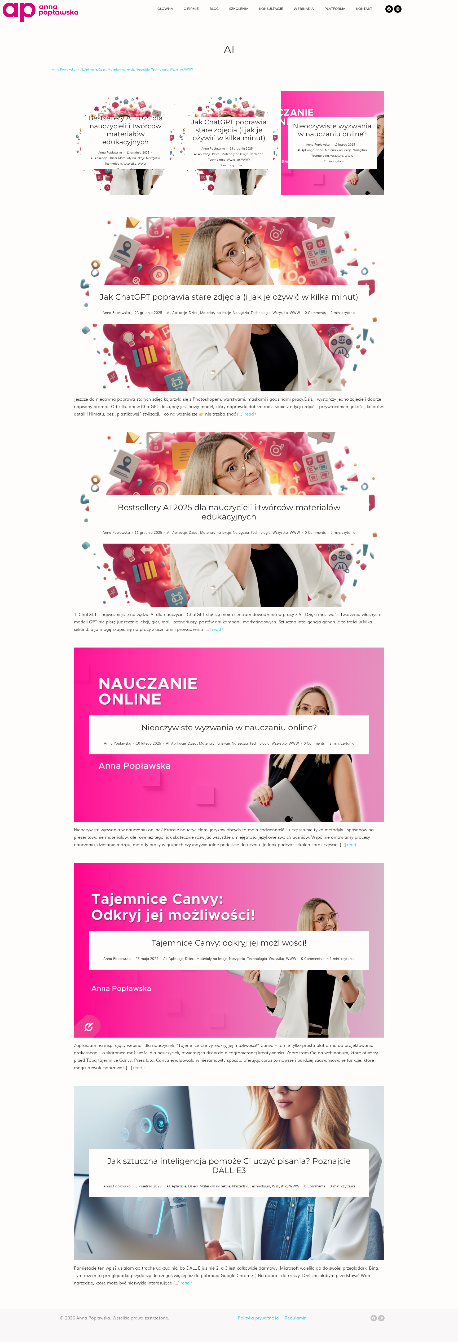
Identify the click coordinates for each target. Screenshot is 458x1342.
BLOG (214, 9)
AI (81, 69)
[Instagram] (398, 9)
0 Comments (315, 312)
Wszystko (176, 69)
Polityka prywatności (258, 1317)
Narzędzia (143, 69)
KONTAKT (364, 9)
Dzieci (102, 69)
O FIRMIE (191, 9)
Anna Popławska (64, 69)
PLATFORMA (334, 9)
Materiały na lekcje (121, 69)
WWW (188, 69)
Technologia (160, 69)
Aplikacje (90, 69)
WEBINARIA (304, 9)
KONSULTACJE (271, 9)
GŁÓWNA (165, 9)
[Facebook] (389, 9)
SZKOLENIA (238, 9)
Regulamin (296, 1317)
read (249, 413)
